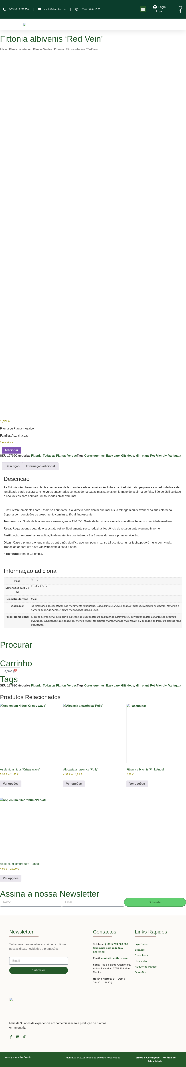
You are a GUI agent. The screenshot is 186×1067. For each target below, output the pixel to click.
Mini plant (142, 455)
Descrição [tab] (13, 466)
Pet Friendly (158, 455)
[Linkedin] (17, 1037)
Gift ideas (127, 455)
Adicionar (11, 450)
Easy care (113, 455)
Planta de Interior (20, 49)
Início (3, 49)
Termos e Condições (147, 1057)
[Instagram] (24, 1037)
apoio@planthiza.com (114, 958)
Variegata (174, 455)
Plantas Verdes (42, 49)
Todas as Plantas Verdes (60, 455)
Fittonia (59, 49)
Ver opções (11, 783)
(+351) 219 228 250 (116, 944)
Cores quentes (94, 455)
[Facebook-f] (11, 1037)
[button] (143, 9)
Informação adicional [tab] (40, 466)
